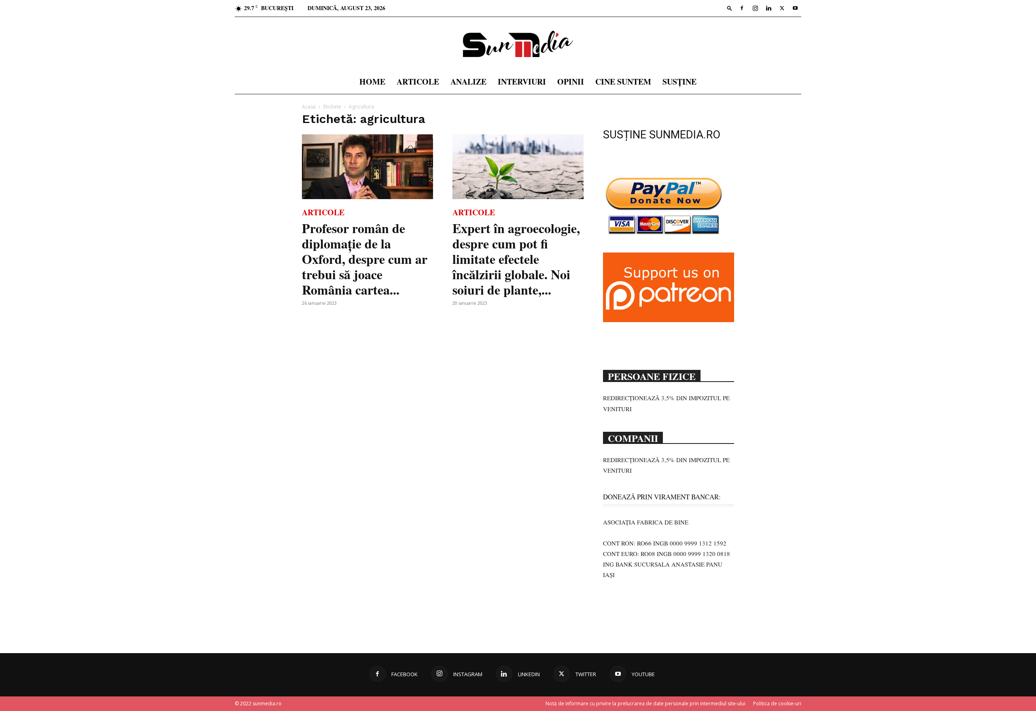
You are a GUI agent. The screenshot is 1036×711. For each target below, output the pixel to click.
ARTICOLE (418, 81)
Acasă (309, 106)
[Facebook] (742, 8)
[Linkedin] (768, 8)
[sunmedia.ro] (518, 44)
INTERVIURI (522, 81)
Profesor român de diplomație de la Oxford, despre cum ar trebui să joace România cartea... (364, 259)
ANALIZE (468, 81)
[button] (730, 8)
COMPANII (633, 437)
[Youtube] (795, 8)
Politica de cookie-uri (777, 703)
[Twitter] (782, 8)
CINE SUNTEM (623, 81)
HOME (372, 81)
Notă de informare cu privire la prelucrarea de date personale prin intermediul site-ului (645, 703)
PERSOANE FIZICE (652, 375)
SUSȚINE (679, 81)
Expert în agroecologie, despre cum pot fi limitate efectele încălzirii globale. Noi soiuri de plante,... (516, 259)
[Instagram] (755, 8)
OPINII (570, 81)
